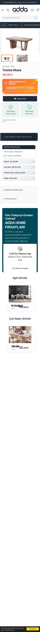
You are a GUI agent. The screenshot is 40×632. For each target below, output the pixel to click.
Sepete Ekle (21, 99)
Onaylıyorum (32, 629)
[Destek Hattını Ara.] (7, 10)
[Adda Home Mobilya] (20, 10)
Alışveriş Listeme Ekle (8, 120)
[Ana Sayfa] (3, 25)
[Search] (36, 17)
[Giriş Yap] (32, 10)
